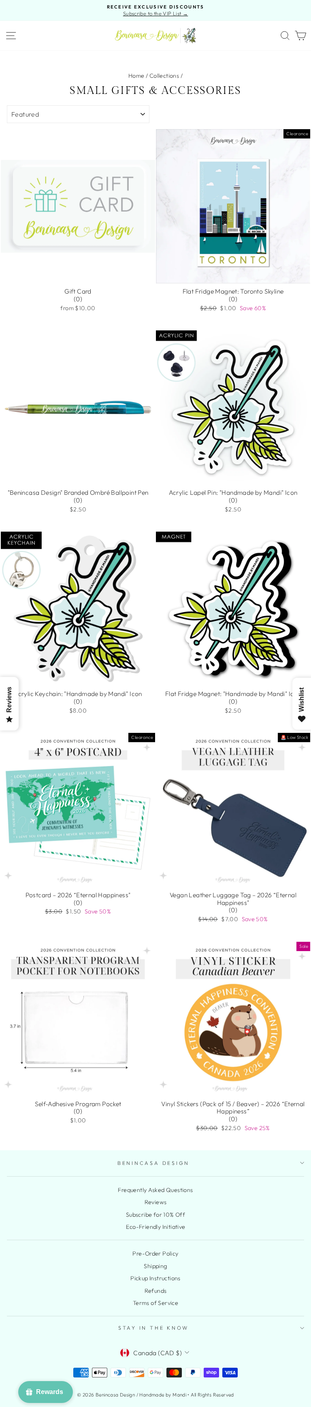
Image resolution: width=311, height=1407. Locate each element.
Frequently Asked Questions (155, 1190)
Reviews (156, 1202)
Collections (164, 75)
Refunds (156, 1290)
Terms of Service (155, 1303)
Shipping (155, 1266)
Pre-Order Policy (155, 1253)
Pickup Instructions (155, 1278)
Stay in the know (153, 1327)
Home (136, 75)
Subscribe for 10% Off (155, 1214)
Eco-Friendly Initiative (155, 1226)
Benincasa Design (153, 1163)
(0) (78, 299)
